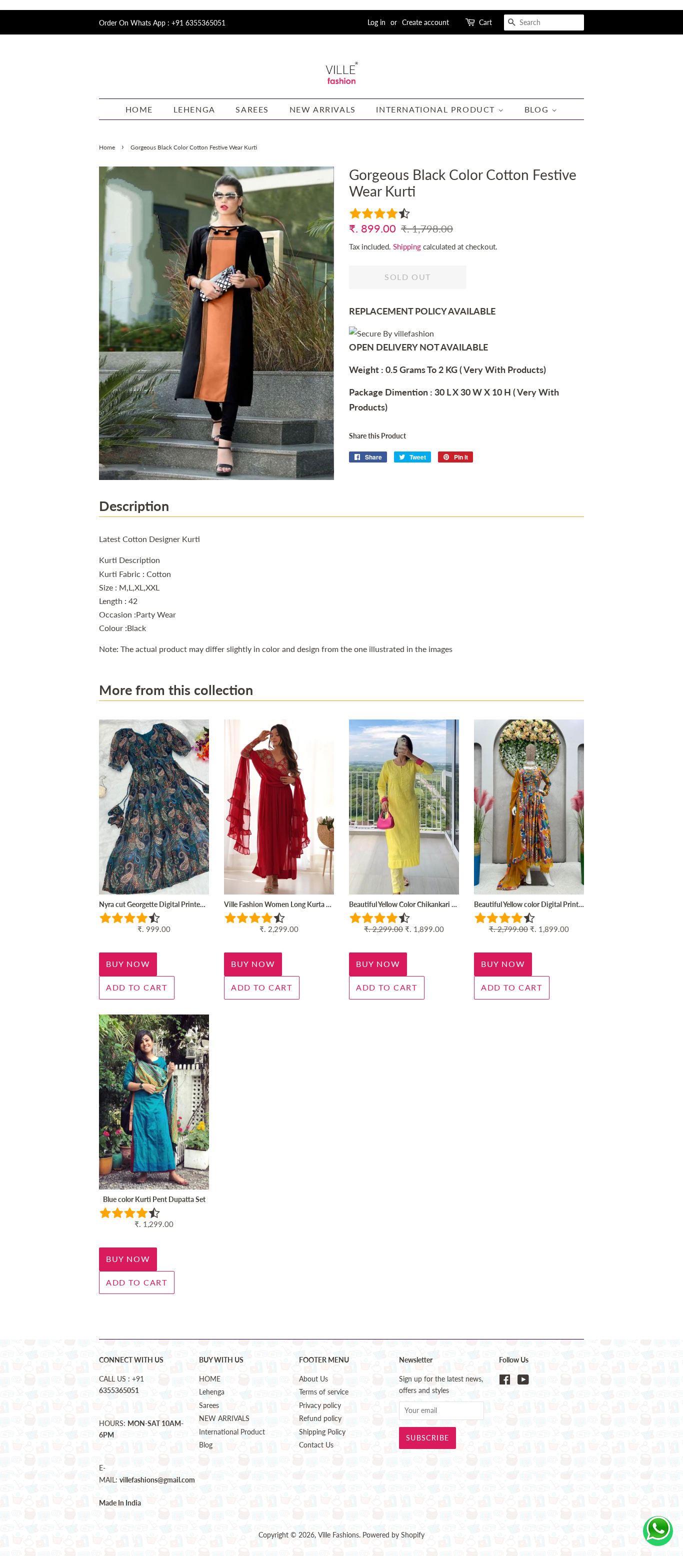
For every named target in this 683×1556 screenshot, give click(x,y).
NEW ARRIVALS (323, 109)
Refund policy (320, 1418)
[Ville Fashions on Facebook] (504, 1382)
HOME (139, 109)
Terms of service (323, 1392)
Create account (425, 22)
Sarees (252, 109)
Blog (538, 109)
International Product (437, 109)
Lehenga (195, 109)
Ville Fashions (338, 1535)
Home (107, 147)
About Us (313, 1379)
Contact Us (316, 1445)
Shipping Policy (322, 1432)
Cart (485, 22)
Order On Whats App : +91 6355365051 (162, 22)
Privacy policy (320, 1406)
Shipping (407, 246)
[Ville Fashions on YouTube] (523, 1382)
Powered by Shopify (393, 1535)
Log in (377, 22)
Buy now (128, 963)
